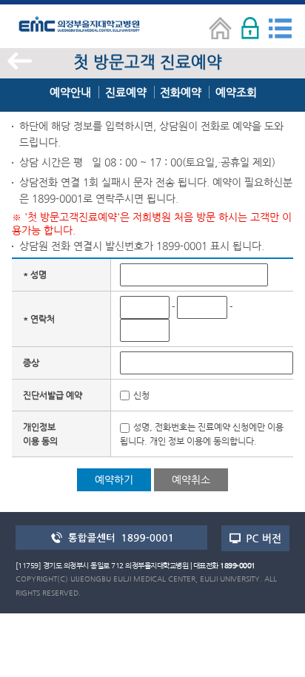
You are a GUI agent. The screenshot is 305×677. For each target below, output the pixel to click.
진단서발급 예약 (52, 395)
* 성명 (35, 274)
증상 (31, 362)
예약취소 (191, 479)
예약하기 (114, 479)
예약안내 (70, 92)
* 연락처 (39, 319)
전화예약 (180, 92)
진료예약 (126, 92)
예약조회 (236, 92)
